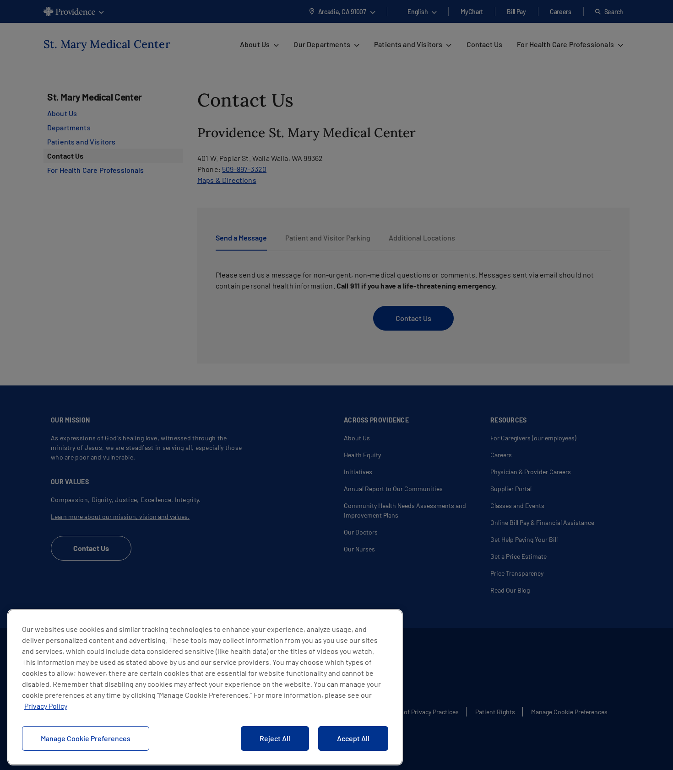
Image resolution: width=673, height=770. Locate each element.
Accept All (353, 738)
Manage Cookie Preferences (85, 738)
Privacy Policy (45, 705)
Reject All (275, 738)
